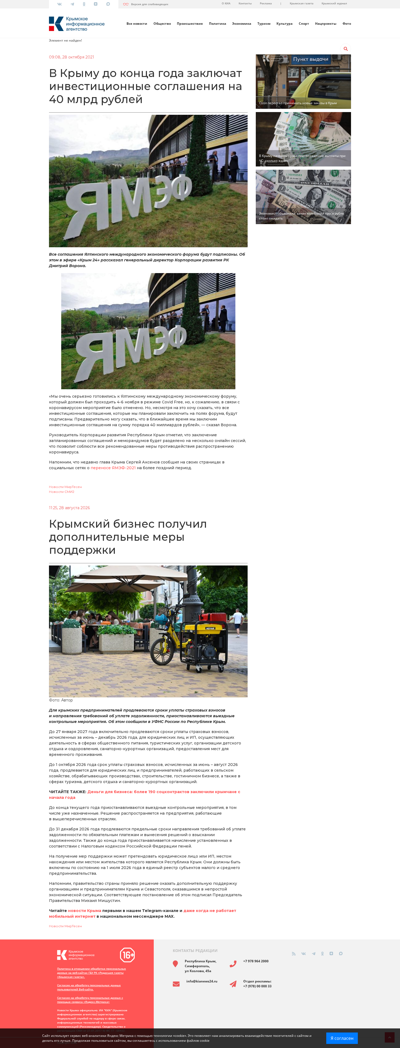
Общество (162, 23)
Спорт (304, 23)
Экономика (241, 23)
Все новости (137, 23)
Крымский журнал (334, 3)
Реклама (266, 3)
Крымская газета (301, 3)
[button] (345, 49)
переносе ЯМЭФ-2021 (113, 467)
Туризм (263, 23)
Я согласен (342, 1038)
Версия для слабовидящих (149, 4)
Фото (347, 23)
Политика (217, 23)
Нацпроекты (325, 23)
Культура (284, 23)
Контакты (245, 3)
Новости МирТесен (65, 487)
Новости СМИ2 (61, 492)
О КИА (226, 3)
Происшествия (190, 23)
